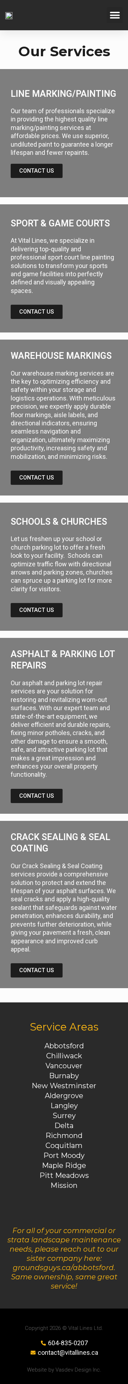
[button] (115, 15)
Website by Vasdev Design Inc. (64, 1370)
